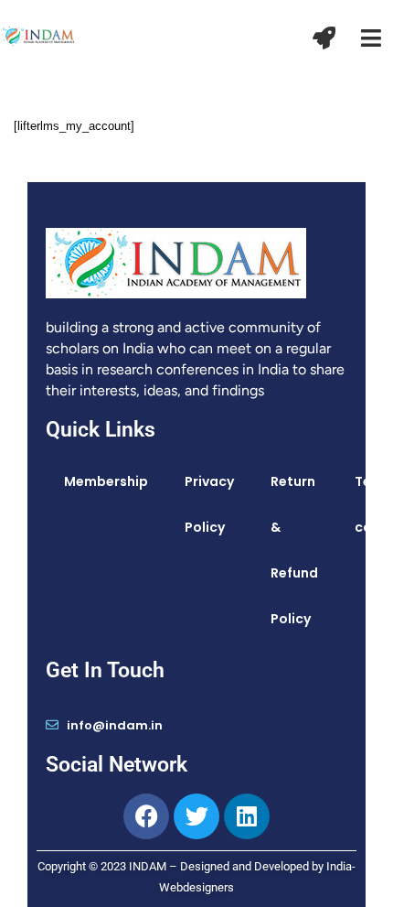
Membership (106, 481)
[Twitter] (196, 816)
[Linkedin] (247, 816)
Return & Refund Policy (294, 550)
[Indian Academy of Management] (38, 34)
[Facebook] (146, 816)
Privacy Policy (209, 504)
